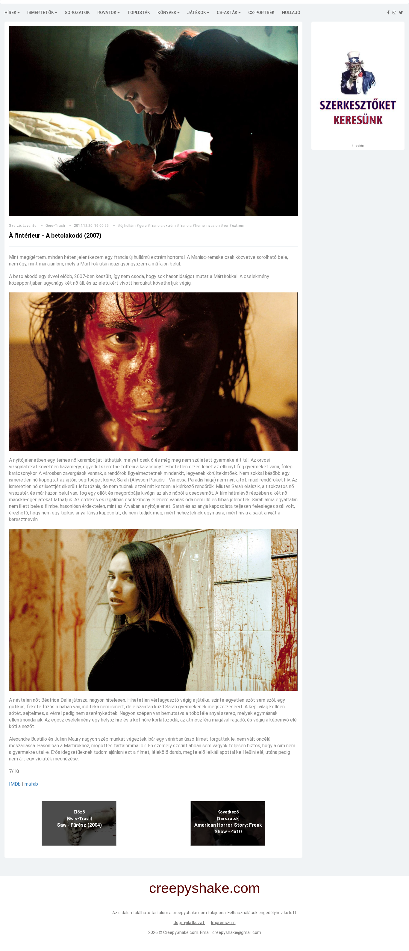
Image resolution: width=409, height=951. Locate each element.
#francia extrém (162, 226)
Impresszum (223, 922)
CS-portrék (261, 12)
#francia (184, 226)
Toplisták (138, 12)
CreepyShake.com (180, 932)
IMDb (15, 784)
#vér (224, 226)
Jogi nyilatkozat (189, 922)
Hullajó (291, 12)
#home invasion (206, 226)
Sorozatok (77, 12)
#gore (142, 226)
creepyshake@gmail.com (236, 932)
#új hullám (127, 226)
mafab (31, 784)
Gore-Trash (55, 226)
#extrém (236, 226)
